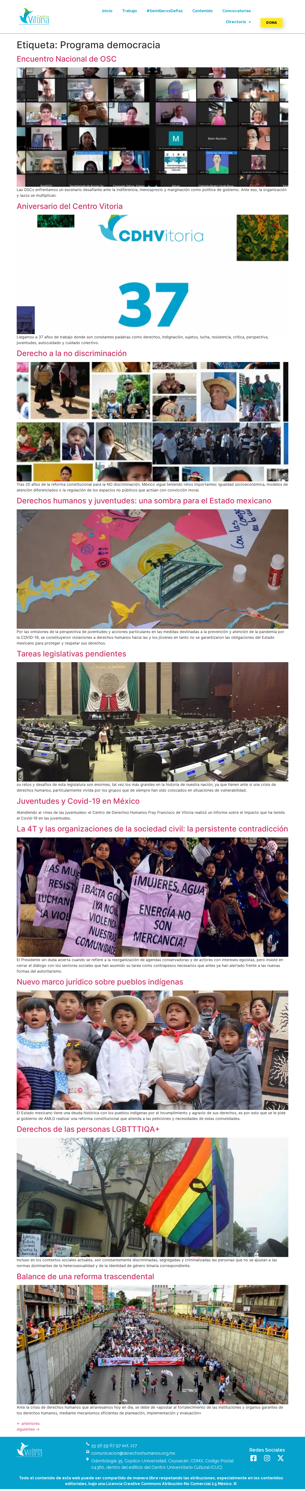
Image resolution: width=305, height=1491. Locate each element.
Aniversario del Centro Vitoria (70, 206)
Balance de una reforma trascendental (85, 1276)
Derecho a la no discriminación (72, 353)
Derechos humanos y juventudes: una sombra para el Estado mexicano (144, 500)
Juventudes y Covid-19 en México (78, 801)
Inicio (107, 11)
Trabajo (129, 11)
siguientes (28, 1429)
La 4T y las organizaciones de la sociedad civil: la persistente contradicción (152, 828)
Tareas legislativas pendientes (71, 653)
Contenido (202, 11)
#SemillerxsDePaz (165, 11)
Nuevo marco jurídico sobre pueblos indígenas (100, 981)
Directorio (236, 22)
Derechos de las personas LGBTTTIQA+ (88, 1129)
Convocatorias (236, 11)
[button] (34, 16)
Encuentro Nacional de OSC (67, 59)
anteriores (28, 1423)
